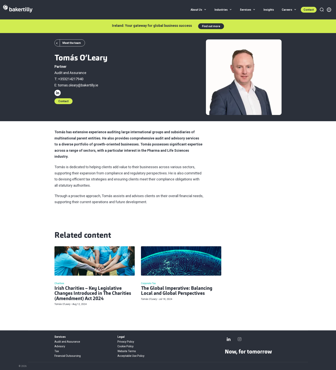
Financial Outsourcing (67, 355)
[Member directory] (329, 9)
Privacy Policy (125, 341)
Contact (309, 9)
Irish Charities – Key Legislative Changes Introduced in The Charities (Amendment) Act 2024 (92, 293)
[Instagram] (239, 339)
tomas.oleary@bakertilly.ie (78, 85)
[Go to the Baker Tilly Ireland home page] (17, 10)
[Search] (321, 10)
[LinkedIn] (229, 339)
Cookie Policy (125, 346)
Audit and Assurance (70, 73)
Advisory (59, 346)
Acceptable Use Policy (130, 355)
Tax (56, 351)
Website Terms (126, 351)
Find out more (211, 26)
